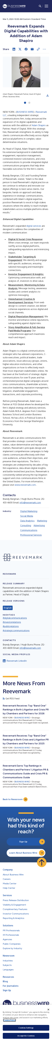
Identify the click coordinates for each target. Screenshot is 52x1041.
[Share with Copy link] (38, 49)
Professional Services (31, 535)
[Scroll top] (41, 862)
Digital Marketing (28, 511)
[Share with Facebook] (26, 49)
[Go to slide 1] (25, 103)
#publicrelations (11, 626)
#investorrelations (12, 622)
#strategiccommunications (16, 630)
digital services (33, 225)
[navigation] (46, 6)
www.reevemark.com (25, 484)
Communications (28, 530)
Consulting (25, 525)
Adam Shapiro (39, 125)
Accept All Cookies (25, 1036)
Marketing (42, 520)
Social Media (26, 516)
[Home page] (14, 6)
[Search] (40, 6)
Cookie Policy (9, 1020)
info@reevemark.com (30, 502)
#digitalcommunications (15, 618)
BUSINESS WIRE (25, 111)
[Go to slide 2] (29, 103)
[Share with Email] (32, 49)
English (8, 608)
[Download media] (47, 95)
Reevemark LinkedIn (17, 660)
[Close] (48, 1009)
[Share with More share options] (44, 49)
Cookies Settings (25, 1028)
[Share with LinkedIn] (14, 49)
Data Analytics (27, 520)
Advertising (39, 525)
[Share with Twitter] (20, 49)
